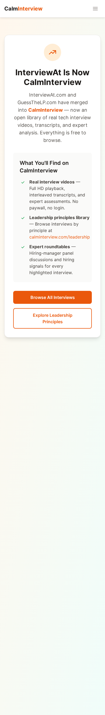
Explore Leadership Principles (52, 318)
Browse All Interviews (52, 297)
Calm (23, 8)
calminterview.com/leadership (59, 237)
